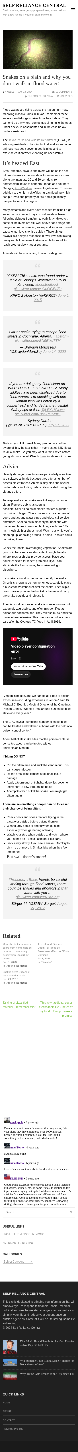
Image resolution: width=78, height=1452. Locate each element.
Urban (60, 96)
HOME (6, 1402)
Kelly (10, 91)
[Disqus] (38, 1067)
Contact (9, 1420)
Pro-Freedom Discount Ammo (23, 1234)
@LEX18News (53, 410)
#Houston (16, 880)
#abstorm (61, 336)
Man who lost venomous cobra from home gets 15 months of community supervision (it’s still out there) (17, 951)
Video (69, 96)
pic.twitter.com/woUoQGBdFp (37, 289)
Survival (48, 96)
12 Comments (64, 91)
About (7, 1411)
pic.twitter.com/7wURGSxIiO (38, 414)
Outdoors (34, 96)
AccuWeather (23, 188)
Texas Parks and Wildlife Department (32, 140)
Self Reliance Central (34, 5)
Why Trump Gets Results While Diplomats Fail (47, 1373)
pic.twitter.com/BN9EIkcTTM (38, 341)
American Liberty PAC (18, 1242)
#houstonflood (46, 284)
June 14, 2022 (54, 352)
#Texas (32, 880)
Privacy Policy (13, 1429)
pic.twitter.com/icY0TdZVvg (37, 897)
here (43, 456)
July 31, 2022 (58, 425)
